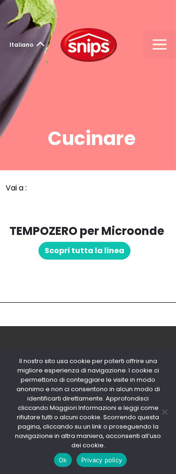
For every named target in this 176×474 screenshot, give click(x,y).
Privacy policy (101, 460)
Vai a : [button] (16, 187)
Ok (63, 460)
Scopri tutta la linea (84, 250)
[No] (164, 411)
